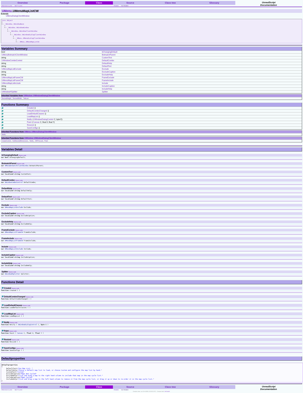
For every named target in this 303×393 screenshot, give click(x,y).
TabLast (26, 98)
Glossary (214, 3)
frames (116, 5)
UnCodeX (167, 391)
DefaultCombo (108, 60)
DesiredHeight (6, 98)
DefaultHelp (107, 63)
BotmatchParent (108, 55)
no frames (124, 5)
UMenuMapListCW (32, 42)
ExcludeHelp (107, 75)
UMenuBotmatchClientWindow (15, 55)
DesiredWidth (17, 98)
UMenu (7, 11)
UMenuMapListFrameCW (12, 78)
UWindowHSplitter (9, 92)
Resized (30, 125)
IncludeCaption (108, 86)
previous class (6, 5)
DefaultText (106, 66)
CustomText (107, 58)
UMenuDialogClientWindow (17, 16)
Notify (29, 119)
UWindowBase (19, 24)
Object (10, 20)
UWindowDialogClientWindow (34, 35)
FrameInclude (108, 80)
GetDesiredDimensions (20, 141)
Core (4, 20)
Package (64, 3)
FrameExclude (108, 78)
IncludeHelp (107, 89)
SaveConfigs (32, 128)
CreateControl (6, 141)
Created (30, 108)
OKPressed (39, 141)
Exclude (105, 69)
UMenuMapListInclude (11, 83)
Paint (29, 122)
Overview (23, 3)
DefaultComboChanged (37, 111)
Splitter (105, 92)
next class (18, 5)
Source (130, 3)
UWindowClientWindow (28, 31)
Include (105, 83)
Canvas (36, 122)
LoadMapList (32, 116)
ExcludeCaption (108, 72)
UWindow (9, 24)
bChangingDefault (109, 52)
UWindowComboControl (12, 60)
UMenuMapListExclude (11, 69)
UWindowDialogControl (43, 119)
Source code (22, 155)
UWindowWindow (22, 27)
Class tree (170, 3)
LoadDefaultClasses (35, 114)
